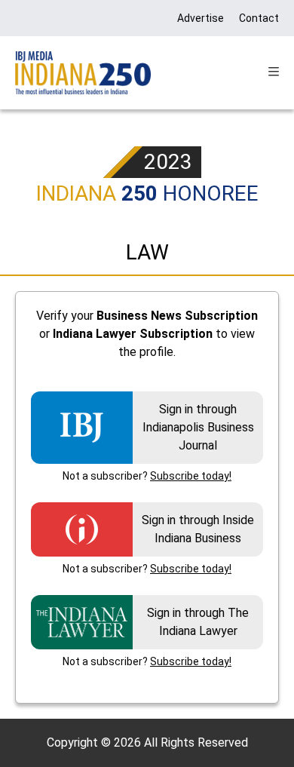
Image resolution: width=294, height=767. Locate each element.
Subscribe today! (190, 476)
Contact (259, 18)
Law (147, 252)
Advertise (200, 18)
